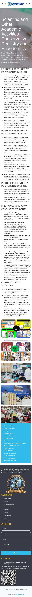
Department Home (9, 426)
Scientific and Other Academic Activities (15, 443)
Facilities (6, 509)
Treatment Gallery (9, 438)
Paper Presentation (9, 455)
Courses (6, 501)
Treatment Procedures (10, 435)
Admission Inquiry (9, 504)
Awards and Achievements (11, 445)
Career (6, 518)
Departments (11, 53)
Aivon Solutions (19, 594)
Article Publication (9, 448)
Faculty (6, 431)
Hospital (6, 507)
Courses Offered (8, 433)
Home (3, 53)
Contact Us (7, 521)
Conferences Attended (10, 453)
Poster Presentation (9, 458)
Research (6, 440)
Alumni (6, 512)
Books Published (8, 450)
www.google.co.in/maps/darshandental (15, 568)
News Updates (8, 515)
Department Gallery (9, 428)
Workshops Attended (10, 460)
